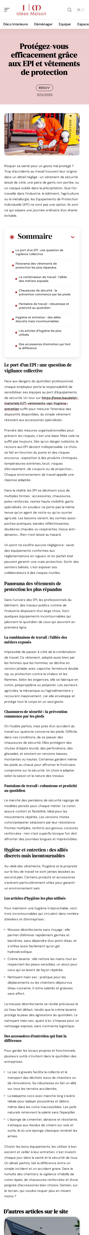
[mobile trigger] (8, 10)
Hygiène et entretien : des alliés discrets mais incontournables (38, 319)
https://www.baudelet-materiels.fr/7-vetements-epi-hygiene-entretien (41, 403)
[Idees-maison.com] (31, 10)
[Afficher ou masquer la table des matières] (63, 236)
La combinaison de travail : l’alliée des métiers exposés (43, 279)
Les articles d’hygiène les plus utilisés (40, 333)
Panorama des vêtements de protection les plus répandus (36, 265)
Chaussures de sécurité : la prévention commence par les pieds (44, 292)
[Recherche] (70, 10)
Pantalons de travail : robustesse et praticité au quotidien (44, 306)
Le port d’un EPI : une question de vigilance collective (39, 252)
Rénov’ (44, 88)
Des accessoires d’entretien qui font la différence (45, 346)
